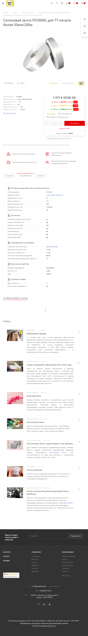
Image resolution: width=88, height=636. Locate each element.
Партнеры (35, 571)
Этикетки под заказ (68, 556)
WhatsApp (49, 604)
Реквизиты (65, 568)
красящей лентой (66, 503)
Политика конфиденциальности (44, 626)
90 (47, 259)
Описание (9, 176)
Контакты (35, 568)
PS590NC (49, 192)
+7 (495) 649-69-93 (38, 586)
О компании (36, 556)
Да (47, 219)
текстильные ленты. (58, 452)
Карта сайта (66, 576)
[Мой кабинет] (62, 3)
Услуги (6, 556)
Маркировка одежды (36, 333)
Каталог (7, 552)
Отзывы (34, 562)
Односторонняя (52, 247)
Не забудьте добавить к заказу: (15, 298)
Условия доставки (68, 565)
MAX (44, 604)
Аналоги (41, 176)
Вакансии (35, 559)
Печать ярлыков (34, 470)
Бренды (6, 561)
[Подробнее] (79, 332)
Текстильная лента (35, 422)
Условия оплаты (67, 562)
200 (47, 201)
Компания (36, 552)
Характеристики (25, 176)
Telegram (38, 604)
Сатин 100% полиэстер (54, 195)
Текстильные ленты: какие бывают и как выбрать (50, 443)
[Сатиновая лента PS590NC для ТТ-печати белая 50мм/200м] (44, 54)
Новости (65, 559)
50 (47, 198)
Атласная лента (34, 396)
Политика (65, 571)
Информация (68, 552)
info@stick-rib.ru (45, 591)
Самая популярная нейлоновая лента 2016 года (49, 364)
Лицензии (35, 565)
